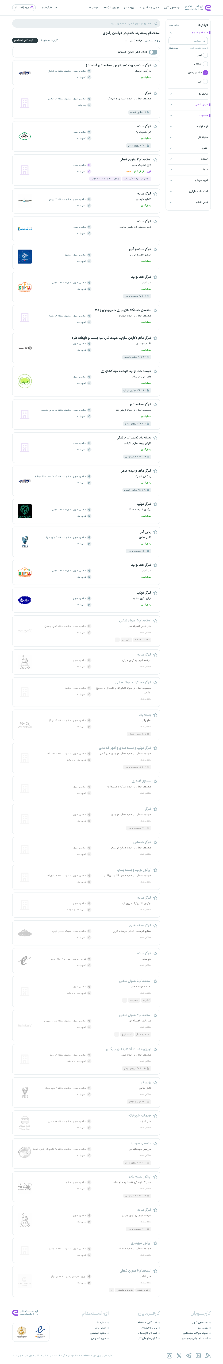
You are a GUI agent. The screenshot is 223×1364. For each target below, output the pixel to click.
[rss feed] (208, 1356)
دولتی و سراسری (151, 7)
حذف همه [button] (174, 25)
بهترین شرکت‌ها (111, 7)
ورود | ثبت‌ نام (22, 7)
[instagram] (169, 1356)
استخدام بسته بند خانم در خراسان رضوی (131, 33)
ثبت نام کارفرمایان (147, 1333)
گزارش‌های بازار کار (148, 1338)
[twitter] (179, 1356)
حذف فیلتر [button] (173, 48)
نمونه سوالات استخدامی (195, 1333)
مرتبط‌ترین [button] (135, 41)
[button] (188, 55)
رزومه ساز (129, 7)
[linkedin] (198, 1356)
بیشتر (95, 7)
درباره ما (101, 1323)
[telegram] (189, 1356)
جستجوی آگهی (171, 7)
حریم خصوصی (98, 1338)
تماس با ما (100, 1328)
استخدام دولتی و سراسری (195, 1338)
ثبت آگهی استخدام (24, 40)
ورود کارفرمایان (149, 1328)
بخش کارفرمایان (50, 8)
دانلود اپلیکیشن (98, 1333)
